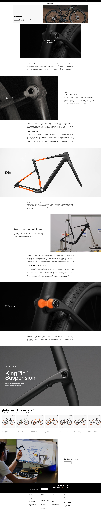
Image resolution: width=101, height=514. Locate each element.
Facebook (65, 485)
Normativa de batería (66, 505)
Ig (61, 485)
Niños (53, 501)
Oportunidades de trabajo (33, 498)
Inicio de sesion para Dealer (44, 500)
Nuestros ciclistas (31, 500)
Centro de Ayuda (65, 495)
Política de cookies (43, 507)
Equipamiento (15, 3)
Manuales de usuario (66, 506)
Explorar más (68, 462)
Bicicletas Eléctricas (55, 500)
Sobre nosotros (31, 495)
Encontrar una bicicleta (55, 504)
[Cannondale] (50, 3)
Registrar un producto (66, 497)
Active (53, 498)
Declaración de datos (44, 508)
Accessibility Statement (44, 505)
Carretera (53, 495)
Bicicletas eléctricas (9, 3)
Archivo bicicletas (66, 508)
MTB (52, 497)
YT (67, 485)
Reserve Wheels (43, 504)
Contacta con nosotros (32, 497)
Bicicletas (3, 3)
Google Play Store (63, 487)
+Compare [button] (13, 415)
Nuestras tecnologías (32, 501)
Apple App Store (69, 487)
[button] (98, 421)
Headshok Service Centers (67, 502)
